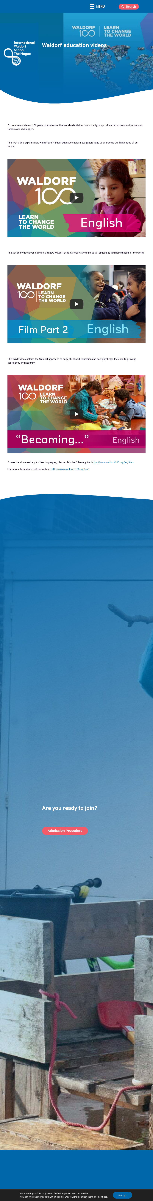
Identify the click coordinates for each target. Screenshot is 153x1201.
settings (103, 1197)
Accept (122, 1195)
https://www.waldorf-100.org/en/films (112, 462)
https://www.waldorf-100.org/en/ (70, 469)
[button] (129, 7)
